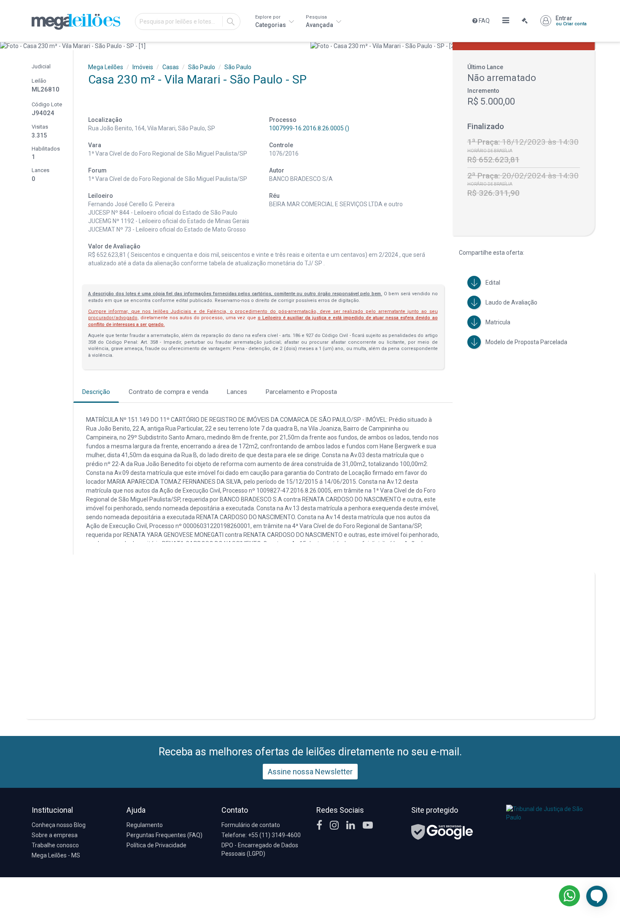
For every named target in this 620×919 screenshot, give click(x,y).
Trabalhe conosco (55, 845)
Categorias (271, 21)
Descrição (96, 392)
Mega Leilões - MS (56, 855)
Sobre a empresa (55, 835)
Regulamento (145, 825)
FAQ (483, 20)
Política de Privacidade (156, 845)
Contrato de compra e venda (168, 392)
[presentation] (7, 46)
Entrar (571, 21)
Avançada (320, 21)
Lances (237, 392)
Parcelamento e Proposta (301, 392)
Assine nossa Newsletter (310, 771)
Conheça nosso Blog (59, 825)
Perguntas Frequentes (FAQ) (164, 835)
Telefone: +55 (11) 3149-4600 (261, 835)
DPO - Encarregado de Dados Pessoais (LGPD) (259, 849)
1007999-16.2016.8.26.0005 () (309, 128)
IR (230, 21)
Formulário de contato (250, 825)
